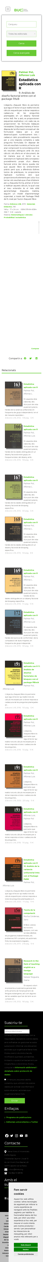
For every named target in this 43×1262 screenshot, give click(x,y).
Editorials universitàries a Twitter (22, 1122)
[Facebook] (25, 358)
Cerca (21, 43)
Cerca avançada (21, 53)
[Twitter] (30, 358)
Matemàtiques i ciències (22, 215)
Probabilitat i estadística (15, 217)
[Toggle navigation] (8, 9)
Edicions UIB (15, 204)
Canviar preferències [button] (26, 1254)
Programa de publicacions (18, 1117)
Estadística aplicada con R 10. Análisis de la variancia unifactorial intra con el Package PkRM (31, 869)
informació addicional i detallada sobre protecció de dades (20, 1071)
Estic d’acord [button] (26, 1245)
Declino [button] (26, 1249)
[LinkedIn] (36, 358)
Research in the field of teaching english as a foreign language (32, 967)
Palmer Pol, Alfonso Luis (27, 74)
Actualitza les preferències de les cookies (21, 1)
